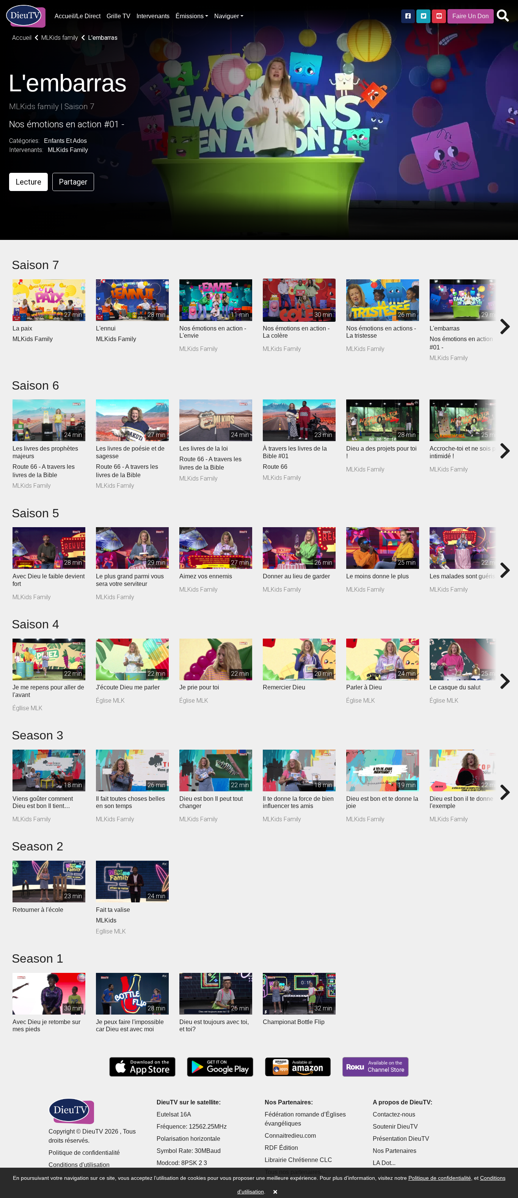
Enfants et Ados (65, 141)
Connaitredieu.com (290, 1135)
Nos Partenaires (394, 1151)
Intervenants (153, 16)
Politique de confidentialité (84, 1152)
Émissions (190, 16)
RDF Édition (281, 1148)
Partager (73, 181)
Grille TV (118, 16)
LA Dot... (384, 1163)
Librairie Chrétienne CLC (298, 1160)
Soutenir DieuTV (395, 1126)
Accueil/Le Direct (77, 16)
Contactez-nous (394, 1114)
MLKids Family (68, 150)
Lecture (28, 181)
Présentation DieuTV (401, 1138)
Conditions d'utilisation (79, 1165)
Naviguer (226, 16)
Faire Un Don (470, 16)
